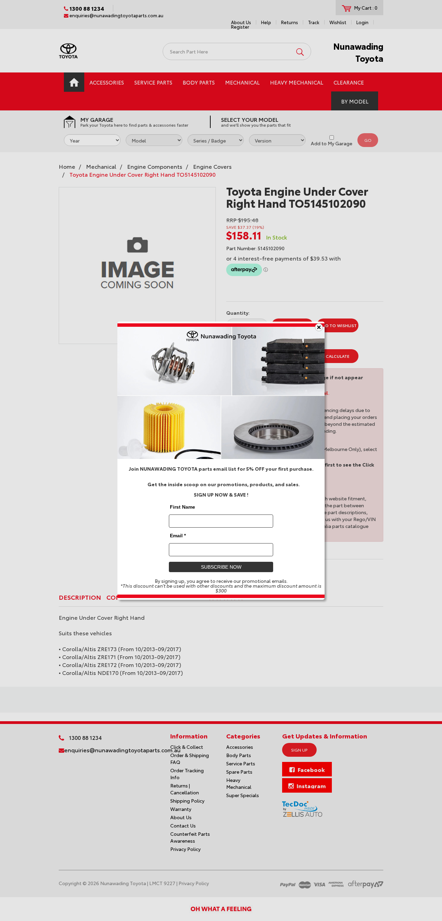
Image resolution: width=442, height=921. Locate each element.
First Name (182, 506)
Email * (178, 535)
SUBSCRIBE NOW (221, 566)
